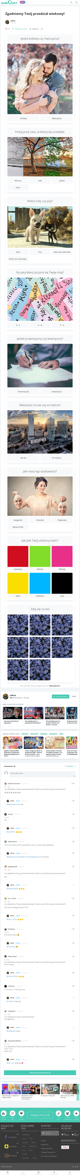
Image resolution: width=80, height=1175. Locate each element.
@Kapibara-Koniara (14, 804)
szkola (34, 1158)
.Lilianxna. (11, 986)
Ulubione (35, 29)
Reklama (48, 1133)
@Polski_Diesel (12, 976)
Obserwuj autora (62, 696)
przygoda (25, 1142)
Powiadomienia (54, 1173)
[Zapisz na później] (42, 29)
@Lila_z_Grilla (12, 919)
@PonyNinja (11, 946)
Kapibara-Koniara (14, 783)
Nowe (7, 1173)
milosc (24, 1138)
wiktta (13, 21)
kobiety (33, 1142)
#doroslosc (25, 734)
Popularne (23, 1173)
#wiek (61, 734)
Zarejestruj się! (40, 1115)
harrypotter (32, 1146)
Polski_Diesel (12, 956)
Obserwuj (21, 29)
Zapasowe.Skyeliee (14, 1041)
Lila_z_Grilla (12, 898)
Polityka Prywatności (48, 1152)
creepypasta (25, 1158)
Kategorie (38, 1173)
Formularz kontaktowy (49, 1156)
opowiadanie (25, 1134)
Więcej (69, 1173)
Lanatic (10, 814)
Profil (74, 696)
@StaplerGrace (12, 857)
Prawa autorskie (46, 1148)
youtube (24, 1154)
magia (24, 1146)
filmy (23, 1150)
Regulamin (44, 1144)
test (31, 1138)
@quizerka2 (11, 832)
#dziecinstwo (34, 734)
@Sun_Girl (10, 1063)
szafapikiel (11, 1011)
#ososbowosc (53, 734)
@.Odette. (10, 1001)
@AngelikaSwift (12, 888)
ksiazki (31, 1150)
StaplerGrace (12, 842)
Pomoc (43, 1141)
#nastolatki (44, 734)
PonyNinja (11, 929)
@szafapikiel (11, 1031)
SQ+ (22, 2)
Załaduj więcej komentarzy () (40, 1073)
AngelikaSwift (12, 867)
